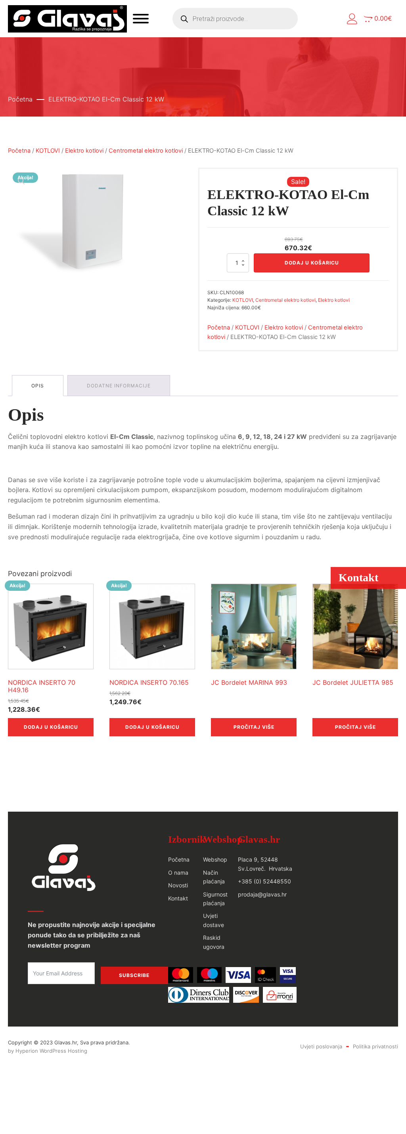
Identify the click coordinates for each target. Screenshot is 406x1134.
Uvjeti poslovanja (321, 1046)
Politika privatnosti (375, 1046)
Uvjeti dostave (213, 920)
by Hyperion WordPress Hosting (47, 1051)
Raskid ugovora (213, 942)
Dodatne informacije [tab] (119, 386)
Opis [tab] (37, 386)
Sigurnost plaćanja (215, 898)
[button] (352, 18)
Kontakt (178, 898)
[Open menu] (141, 18)
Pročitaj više (254, 727)
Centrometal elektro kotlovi (146, 150)
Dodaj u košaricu (312, 263)
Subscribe (134, 975)
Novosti (178, 885)
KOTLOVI (48, 150)
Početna (20, 99)
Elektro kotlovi (84, 150)
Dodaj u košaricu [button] (51, 727)
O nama (178, 872)
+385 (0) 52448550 (264, 881)
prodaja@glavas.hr (262, 894)
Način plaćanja (214, 877)
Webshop (215, 859)
